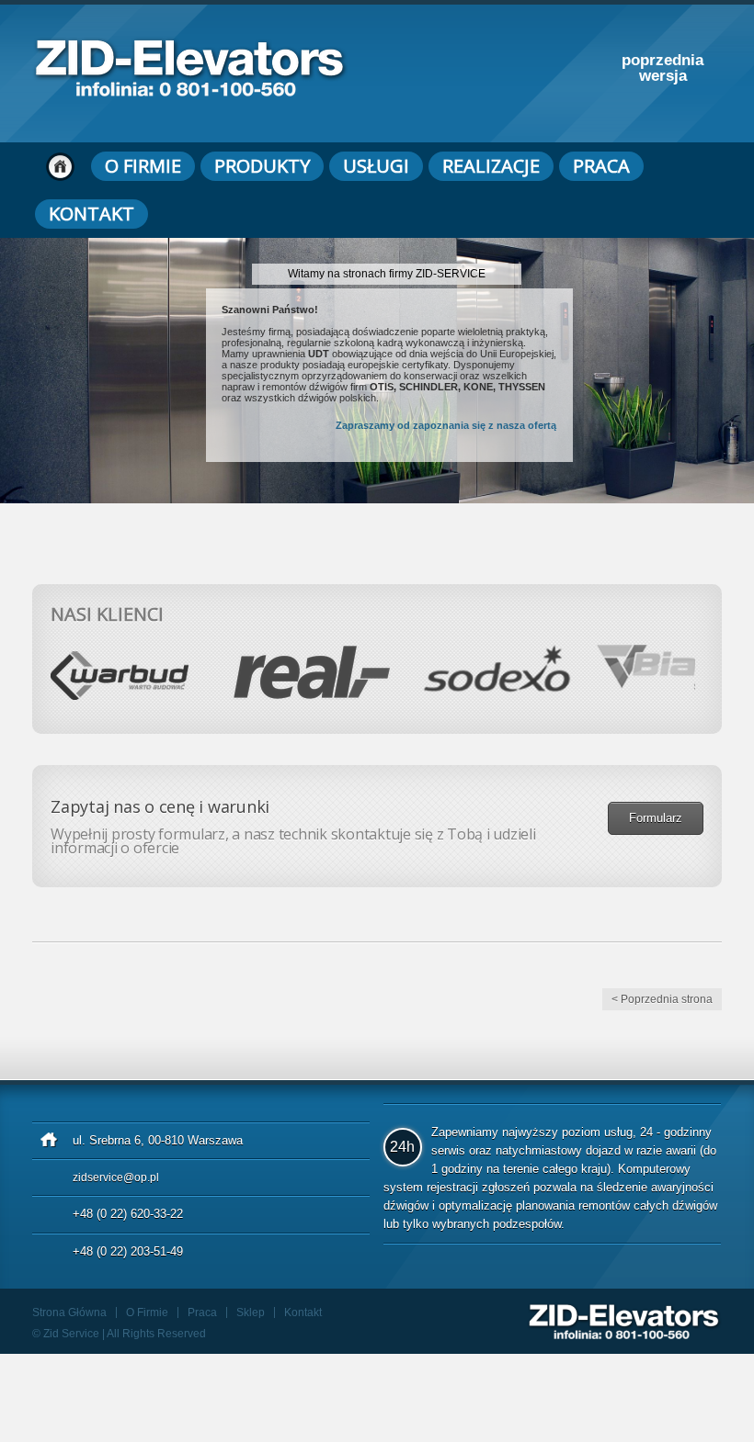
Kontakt (91, 213)
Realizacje (491, 165)
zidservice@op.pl (116, 1177)
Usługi (376, 165)
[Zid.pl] (190, 91)
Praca (601, 165)
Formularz (655, 818)
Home (60, 166)
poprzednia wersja (662, 67)
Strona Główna (69, 1312)
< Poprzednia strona (662, 999)
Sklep (250, 1312)
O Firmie (143, 165)
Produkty (262, 165)
